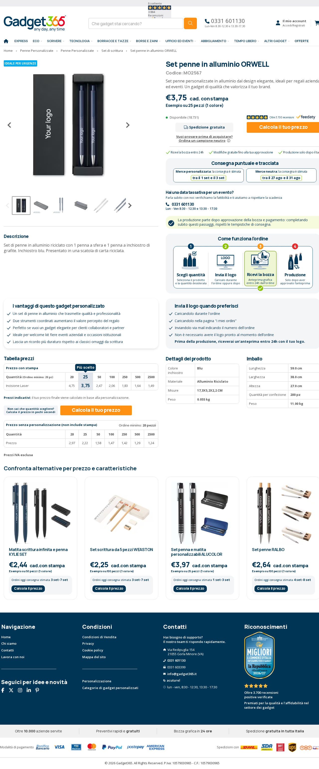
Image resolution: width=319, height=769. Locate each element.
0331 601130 (227, 20)
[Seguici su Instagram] (22, 691)
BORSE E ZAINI (147, 41)
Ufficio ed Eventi (179, 41)
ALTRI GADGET (275, 41)
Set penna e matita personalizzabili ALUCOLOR (196, 552)
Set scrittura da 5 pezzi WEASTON (121, 549)
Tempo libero (245, 41)
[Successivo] (125, 125)
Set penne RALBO (268, 549)
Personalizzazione (96, 681)
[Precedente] (11, 125)
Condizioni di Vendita (99, 637)
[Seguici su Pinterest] (39, 691)
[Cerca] (190, 23)
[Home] (6, 41)
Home (6, 637)
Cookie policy (92, 650)
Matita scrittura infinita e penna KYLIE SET (38, 552)
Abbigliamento (213, 41)
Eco (36, 41)
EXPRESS (21, 41)
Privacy (88, 643)
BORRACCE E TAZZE (112, 41)
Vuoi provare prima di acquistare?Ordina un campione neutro (204, 138)
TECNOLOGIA (79, 41)
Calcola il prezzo (28, 588)
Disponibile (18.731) (184, 117)
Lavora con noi (12, 657)
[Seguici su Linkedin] (31, 691)
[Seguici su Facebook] (4, 691)
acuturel (173, 680)
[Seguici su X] (13, 691)
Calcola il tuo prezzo (96, 410)
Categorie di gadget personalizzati (110, 688)
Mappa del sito (94, 657)
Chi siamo (8, 643)
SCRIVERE (54, 41)
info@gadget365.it (182, 674)
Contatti (7, 650)
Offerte (302, 41)
